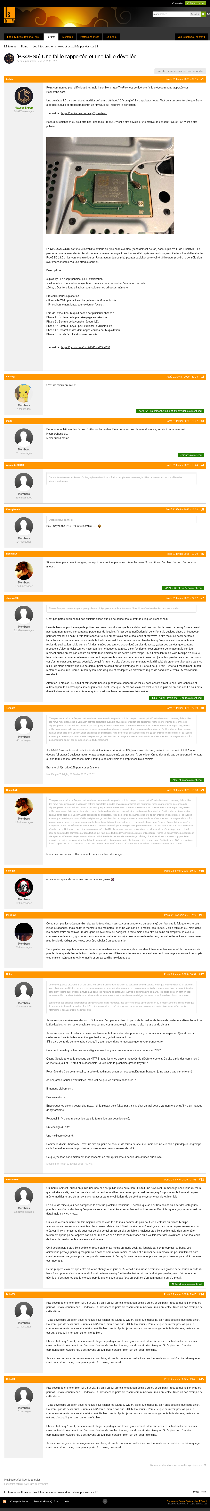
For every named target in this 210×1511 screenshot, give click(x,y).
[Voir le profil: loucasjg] (24, 393)
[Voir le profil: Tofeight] (24, 724)
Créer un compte (195, 3)
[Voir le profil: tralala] (24, 95)
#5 (202, 509)
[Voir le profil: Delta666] (24, 1310)
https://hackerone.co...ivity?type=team (84, 113)
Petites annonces (89, 37)
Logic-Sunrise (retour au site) (23, 37)
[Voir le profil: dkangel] (24, 887)
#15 (201, 1379)
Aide (66, 1501)
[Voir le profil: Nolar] (24, 990)
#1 (202, 79)
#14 (201, 1294)
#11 (201, 915)
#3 (202, 421)
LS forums (10, 1492)
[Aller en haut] (105, 1501)
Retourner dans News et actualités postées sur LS (178, 1465)
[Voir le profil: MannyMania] (24, 526)
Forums (51, 37)
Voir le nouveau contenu (191, 37)
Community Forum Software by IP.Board (187, 1501)
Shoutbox (111, 37)
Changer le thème (19, 1501)
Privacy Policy (199, 1491)
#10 (201, 871)
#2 (202, 376)
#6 (202, 554)
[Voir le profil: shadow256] (24, 614)
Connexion (177, 3)
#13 (201, 1179)
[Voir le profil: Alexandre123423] (24, 481)
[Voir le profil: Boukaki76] (24, 570)
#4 (202, 465)
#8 (202, 708)
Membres (67, 37)
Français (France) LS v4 (46, 1501)
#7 (202, 598)
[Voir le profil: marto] (24, 437)
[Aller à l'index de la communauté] (9, 15)
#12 (201, 974)
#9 (202, 790)
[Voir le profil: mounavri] (24, 931)
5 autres (184, 698)
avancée (208, 14)
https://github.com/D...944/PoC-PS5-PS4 (85, 347)
